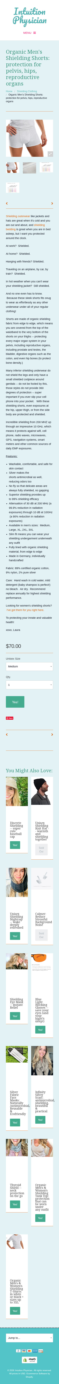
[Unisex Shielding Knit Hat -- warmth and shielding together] (42, 790)
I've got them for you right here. (25, 610)
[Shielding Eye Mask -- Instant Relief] (17, 961)
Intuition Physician (29, 15)
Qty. (8, 676)
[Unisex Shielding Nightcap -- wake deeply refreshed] (17, 882)
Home (9, 91)
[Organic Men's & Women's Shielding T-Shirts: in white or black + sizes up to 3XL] (17, 1241)
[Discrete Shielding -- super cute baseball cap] (17, 791)
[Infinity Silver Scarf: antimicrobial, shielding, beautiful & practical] (42, 1060)
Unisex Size (13, 658)
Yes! (15, 701)
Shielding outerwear (18, 216)
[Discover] (40, 1351)
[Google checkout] (18, 1351)
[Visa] (23, 1351)
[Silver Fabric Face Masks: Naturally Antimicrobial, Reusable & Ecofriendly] (17, 1054)
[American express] (35, 1351)
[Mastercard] (29, 1351)
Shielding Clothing (27, 91)
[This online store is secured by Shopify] (29, 1359)
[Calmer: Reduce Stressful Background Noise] (42, 878)
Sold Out (41, 849)
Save (11, 718)
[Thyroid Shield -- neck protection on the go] (17, 1147)
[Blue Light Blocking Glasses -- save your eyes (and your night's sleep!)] (42, 962)
